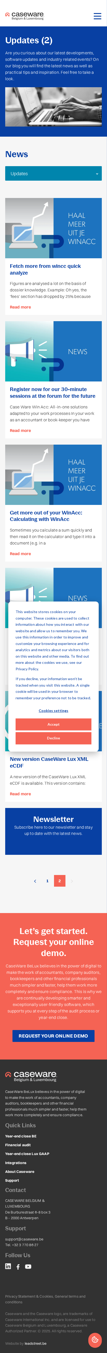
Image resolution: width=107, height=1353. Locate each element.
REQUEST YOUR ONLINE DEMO (53, 1036)
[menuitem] (8, 1267)
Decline (53, 738)
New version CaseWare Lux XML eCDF (49, 762)
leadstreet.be (35, 1343)
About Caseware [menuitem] (19, 1171)
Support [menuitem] (12, 1180)
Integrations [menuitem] (15, 1162)
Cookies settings (53, 710)
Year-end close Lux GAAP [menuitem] (27, 1153)
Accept (54, 724)
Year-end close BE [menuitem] (20, 1136)
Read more (20, 307)
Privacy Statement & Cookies (29, 1296)
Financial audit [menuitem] (18, 1145)
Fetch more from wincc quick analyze (45, 269)
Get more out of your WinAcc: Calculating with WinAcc (46, 516)
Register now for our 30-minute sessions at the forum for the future (52, 392)
